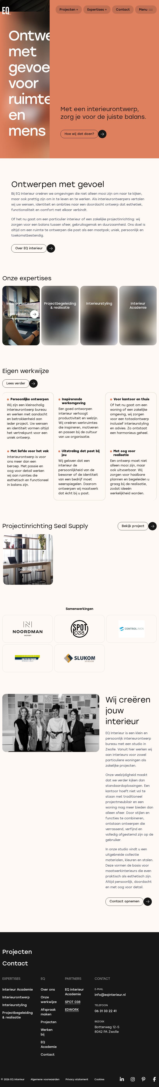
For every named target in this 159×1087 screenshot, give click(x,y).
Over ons (48, 989)
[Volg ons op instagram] (133, 1079)
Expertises (97, 9)
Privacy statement (77, 1079)
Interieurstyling (14, 1005)
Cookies (99, 1079)
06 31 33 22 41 (106, 1011)
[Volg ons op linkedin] (122, 1079)
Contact (123, 9)
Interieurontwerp (16, 997)
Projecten (69, 9)
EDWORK (72, 1009)
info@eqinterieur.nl (110, 995)
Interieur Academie (17, 989)
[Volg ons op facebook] (154, 1079)
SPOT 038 (72, 1002)
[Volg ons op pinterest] (143, 1079)
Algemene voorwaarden (45, 1079)
